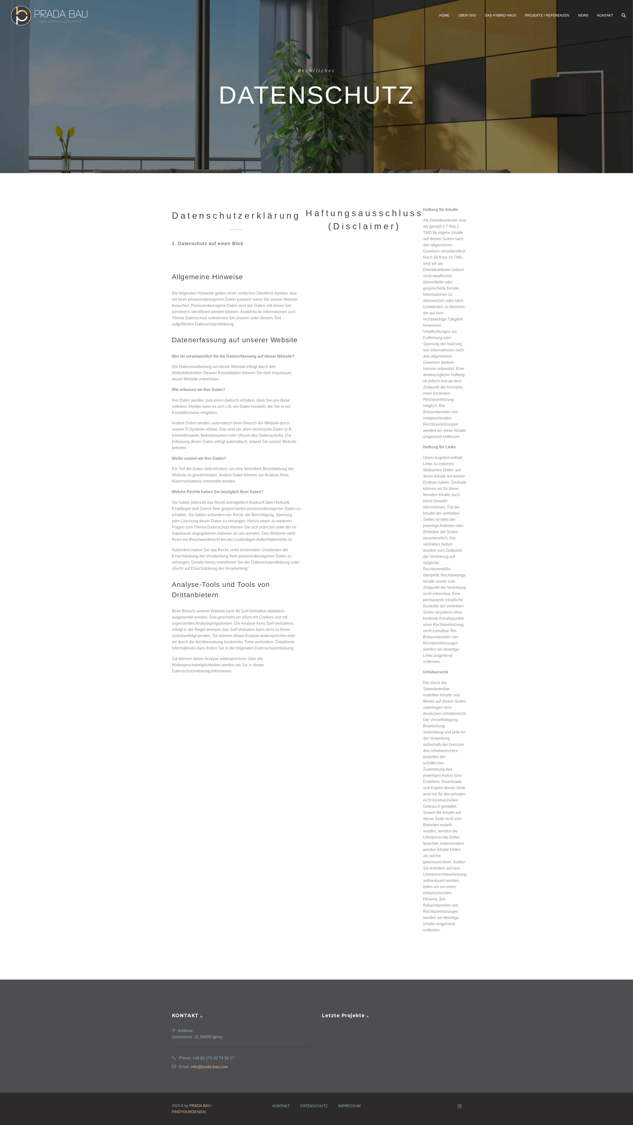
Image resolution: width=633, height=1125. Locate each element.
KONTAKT (605, 15)
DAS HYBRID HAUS (500, 15)
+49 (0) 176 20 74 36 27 (213, 1058)
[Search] (623, 15)
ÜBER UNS (467, 15)
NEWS (583, 15)
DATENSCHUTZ (314, 1106)
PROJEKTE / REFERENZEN (547, 15)
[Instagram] (460, 1106)
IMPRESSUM (349, 1106)
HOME (444, 15)
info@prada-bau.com (209, 1067)
